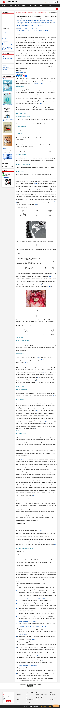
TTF (26, 72)
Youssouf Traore (49, 20)
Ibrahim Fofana (33, 20)
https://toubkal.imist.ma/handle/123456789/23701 (28, 621)
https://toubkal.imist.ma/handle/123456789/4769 (28, 665)
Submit (49, 5)
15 (23, 459)
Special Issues (29, 702)
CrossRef (34, 593)
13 (42, 445)
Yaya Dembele (32, 18)
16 (38, 520)
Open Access (52, 694)
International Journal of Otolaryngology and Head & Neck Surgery (28, 12)
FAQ (3, 71)
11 (45, 421)
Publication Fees (6, 22)
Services (42, 5)
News (29, 5)
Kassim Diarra (18, 18)
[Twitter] (3, 166)
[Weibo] (12, 166)
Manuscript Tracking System (41, 694)
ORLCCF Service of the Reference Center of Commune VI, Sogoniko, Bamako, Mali (32, 30)
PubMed (38, 593)
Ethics (27, 694)
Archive (4, 18)
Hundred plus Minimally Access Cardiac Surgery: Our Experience (7, 48)
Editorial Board (6, 20)
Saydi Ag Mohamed (51, 18)
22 (18, 545)
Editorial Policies (29, 696)
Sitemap (18, 699)
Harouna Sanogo (19, 20)
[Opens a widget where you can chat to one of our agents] (55, 706)
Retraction (52, 699)
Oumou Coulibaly (25, 18)
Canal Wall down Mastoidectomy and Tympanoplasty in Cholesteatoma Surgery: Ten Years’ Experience (7, 43)
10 (45, 418)
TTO (24, 72)
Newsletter (5, 65)
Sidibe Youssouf (44, 18)
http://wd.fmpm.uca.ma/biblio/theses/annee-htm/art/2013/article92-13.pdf (32, 626)
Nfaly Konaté (38, 18)
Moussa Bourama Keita (41, 20)
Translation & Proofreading (41, 697)
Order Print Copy (6, 67)
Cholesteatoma (19, 72)
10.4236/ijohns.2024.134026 (38, 83)
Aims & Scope (5, 14)
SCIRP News (43, 706)
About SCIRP (29, 692)
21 (16, 673)
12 (34, 428)
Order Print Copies (39, 696)
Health (4, 78)
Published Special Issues (7, 58)
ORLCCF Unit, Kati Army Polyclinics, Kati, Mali (25, 27)
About (35, 5)
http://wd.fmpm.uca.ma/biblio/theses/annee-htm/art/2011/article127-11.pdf (32, 598)
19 (16, 545)
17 (39, 530)
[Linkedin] (9, 166)
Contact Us (5, 69)
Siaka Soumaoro (35, 22)
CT (22, 72)
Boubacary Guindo (28, 22)
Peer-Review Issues (30, 699)
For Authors (28, 697)
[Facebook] (6, 166)
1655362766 (6, 177)
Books (23, 5)
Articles (10, 5)
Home (3, 5)
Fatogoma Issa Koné (20, 22)
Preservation (52, 697)
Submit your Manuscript (33, 706)
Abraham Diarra (26, 20)
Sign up (25, 706)
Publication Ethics (53, 696)
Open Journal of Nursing (7, 91)
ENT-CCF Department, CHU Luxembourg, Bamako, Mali (27, 28)
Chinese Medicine (6, 133)
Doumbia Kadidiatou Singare (44, 22)
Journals (17, 5)
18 (41, 530)
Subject (18, 696)
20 (16, 670)
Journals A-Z (19, 694)
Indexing (4, 24)
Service (38, 692)
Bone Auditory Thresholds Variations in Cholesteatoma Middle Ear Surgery (7, 35)
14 (21, 459)
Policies (52, 692)
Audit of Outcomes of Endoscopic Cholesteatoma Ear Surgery (8, 32)
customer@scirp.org (8, 172)
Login (55, 2)
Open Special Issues (6, 56)
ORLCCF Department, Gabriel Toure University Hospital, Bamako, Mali (30, 25)
